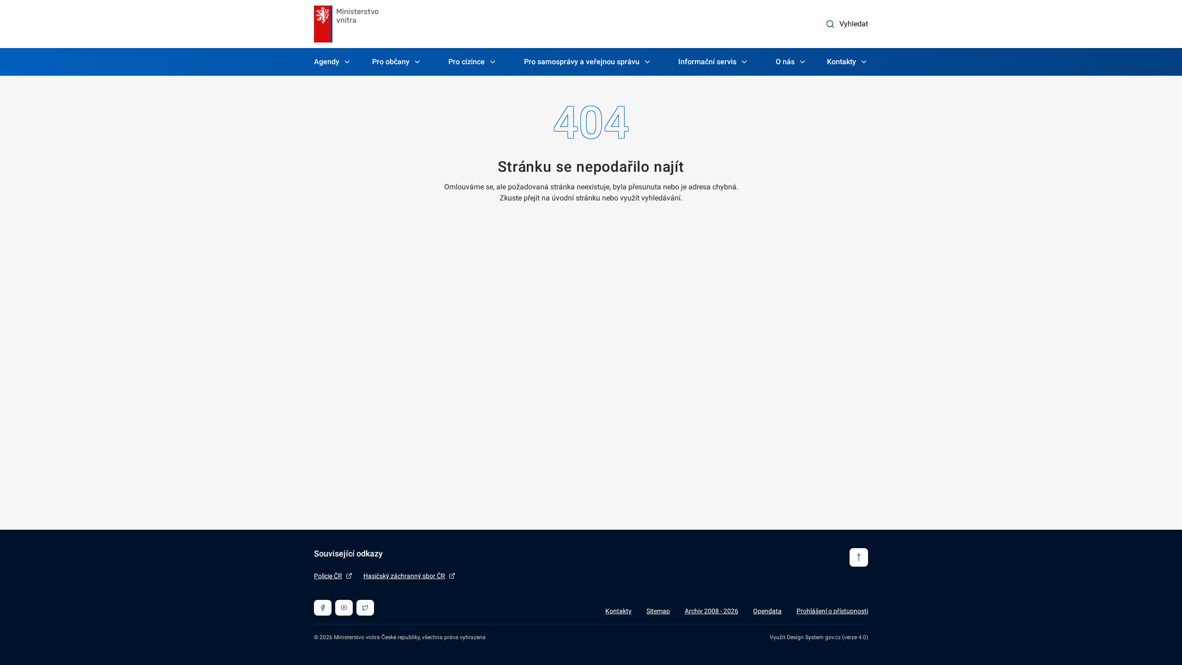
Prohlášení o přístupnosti (832, 611)
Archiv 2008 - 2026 (711, 611)
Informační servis (707, 61)
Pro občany (391, 61)
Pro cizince (466, 61)
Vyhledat (853, 23)
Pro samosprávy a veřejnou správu (581, 61)
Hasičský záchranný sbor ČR (404, 576)
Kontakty (841, 61)
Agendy (326, 61)
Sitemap (658, 611)
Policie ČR (328, 576)
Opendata (767, 611)
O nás (785, 61)
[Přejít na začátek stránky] (859, 557)
